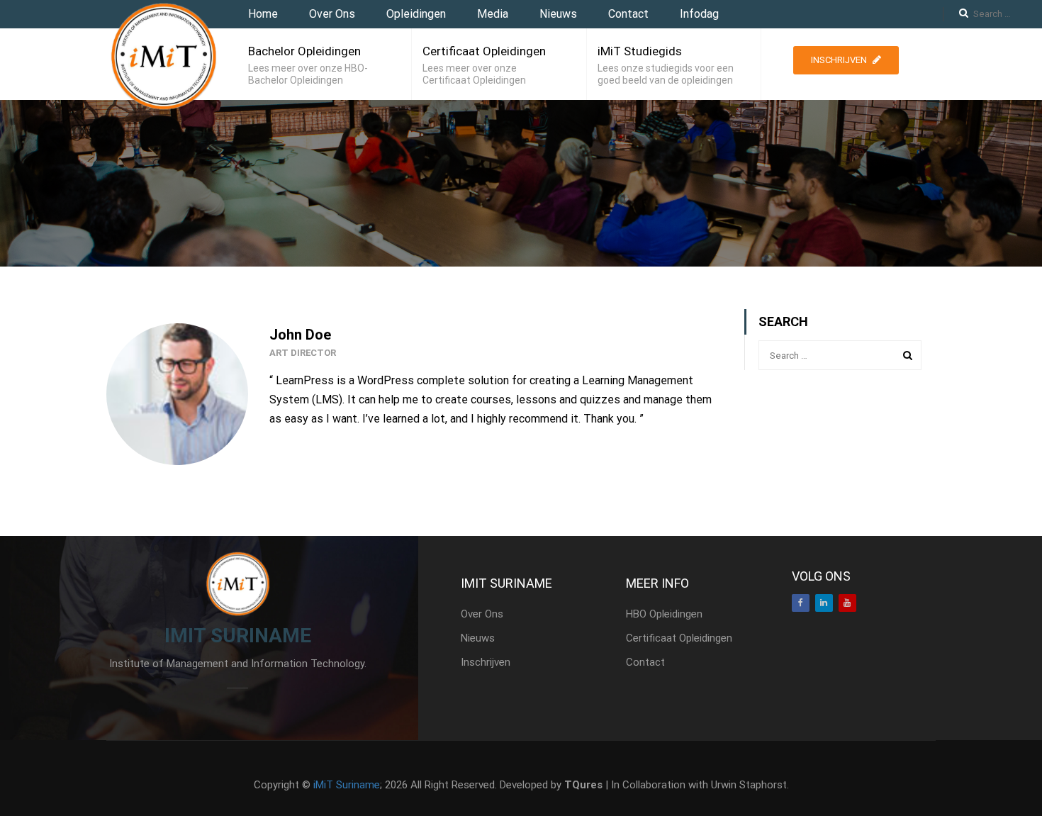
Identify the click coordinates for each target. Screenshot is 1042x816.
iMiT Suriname (346, 784)
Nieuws (558, 14)
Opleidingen (416, 14)
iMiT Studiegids (640, 51)
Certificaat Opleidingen (484, 51)
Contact (628, 14)
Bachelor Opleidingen (304, 51)
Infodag (699, 14)
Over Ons (332, 14)
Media (492, 14)
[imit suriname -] (163, 56)
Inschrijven (839, 60)
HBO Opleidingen (664, 614)
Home (263, 14)
